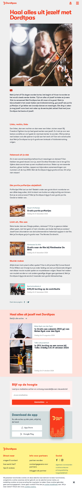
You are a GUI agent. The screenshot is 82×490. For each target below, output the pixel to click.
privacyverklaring (62, 470)
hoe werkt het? (9, 464)
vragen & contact (10, 460)
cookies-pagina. (30, 487)
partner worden (36, 460)
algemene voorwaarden (64, 465)
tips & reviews (9, 468)
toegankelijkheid (61, 473)
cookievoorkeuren (62, 467)
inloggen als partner (37, 471)
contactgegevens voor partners (38, 465)
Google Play (28, 434)
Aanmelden (39, 402)
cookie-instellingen (51, 484)
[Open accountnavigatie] (70, 3)
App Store (28, 428)
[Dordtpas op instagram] (62, 460)
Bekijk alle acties (17, 318)
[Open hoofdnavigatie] (77, 3)
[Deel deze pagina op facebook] (24, 302)
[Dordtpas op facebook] (57, 460)
